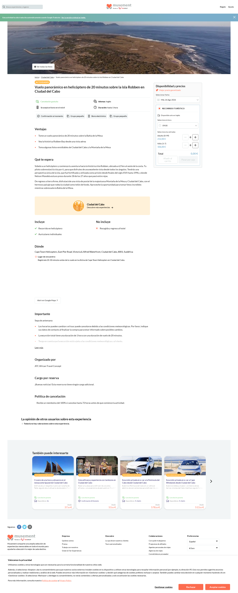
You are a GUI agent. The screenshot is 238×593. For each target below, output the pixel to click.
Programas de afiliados (157, 544)
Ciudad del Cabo (47, 77)
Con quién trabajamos (157, 541)
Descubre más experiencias (98, 207)
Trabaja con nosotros (70, 547)
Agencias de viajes (156, 551)
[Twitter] (24, 527)
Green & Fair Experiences (71, 551)
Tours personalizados (113, 544)
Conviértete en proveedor (159, 554)
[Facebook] (18, 527)
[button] (178, 108)
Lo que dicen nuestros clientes (116, 541)
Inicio (37, 77)
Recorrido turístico (173, 108)
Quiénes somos (68, 541)
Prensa (64, 544)
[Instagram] (29, 527)
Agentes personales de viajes (160, 547)
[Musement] (119, 7)
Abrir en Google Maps (46, 300)
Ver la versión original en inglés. (73, 17)
